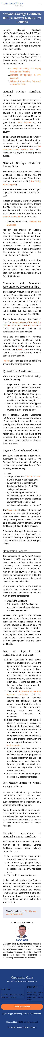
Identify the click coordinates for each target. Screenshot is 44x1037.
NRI (20, 349)
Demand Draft (33, 476)
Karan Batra (22, 940)
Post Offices (24, 122)
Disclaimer (11, 1027)
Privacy (33, 1027)
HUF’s (6, 361)
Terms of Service (23, 1027)
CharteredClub (11, 1022)
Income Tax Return (12, 216)
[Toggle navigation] (40, 4)
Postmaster (12, 510)
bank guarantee (14, 745)
